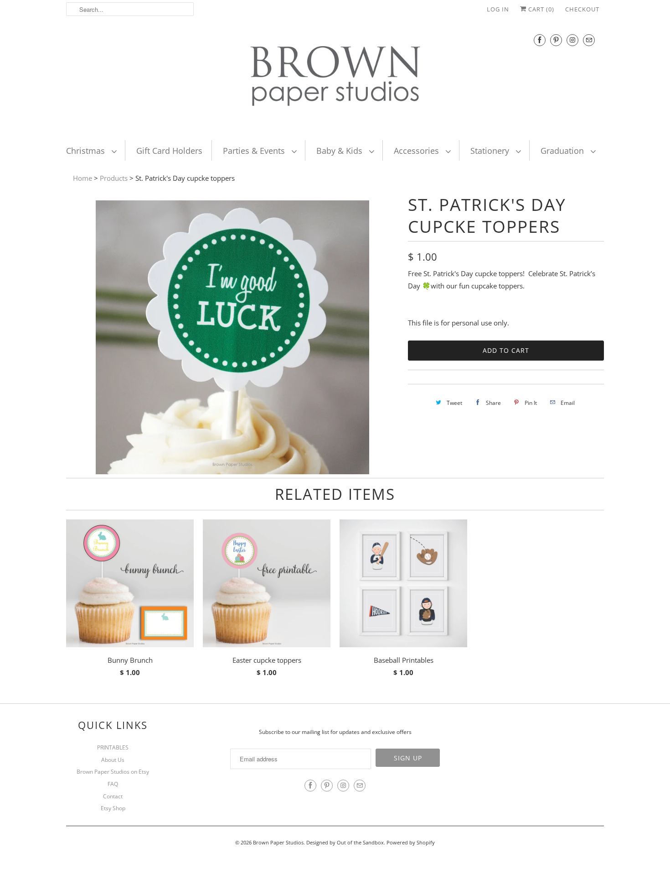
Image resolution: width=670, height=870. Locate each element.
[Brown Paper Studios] (335, 78)
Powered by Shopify (411, 842)
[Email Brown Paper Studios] (589, 40)
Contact (113, 796)
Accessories (417, 150)
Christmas (86, 150)
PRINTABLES (113, 747)
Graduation (563, 150)
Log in (498, 9)
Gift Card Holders (169, 150)
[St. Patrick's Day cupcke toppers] (232, 471)
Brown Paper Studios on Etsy (113, 772)
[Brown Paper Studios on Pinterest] (556, 40)
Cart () (540, 9)
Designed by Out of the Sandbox (345, 842)
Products (114, 178)
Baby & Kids (340, 150)
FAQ (113, 784)
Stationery (490, 150)
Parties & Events (255, 150)
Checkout (582, 9)
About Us (112, 760)
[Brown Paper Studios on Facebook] (540, 40)
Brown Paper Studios (278, 842)
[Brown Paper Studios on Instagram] (572, 40)
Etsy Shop (113, 808)
